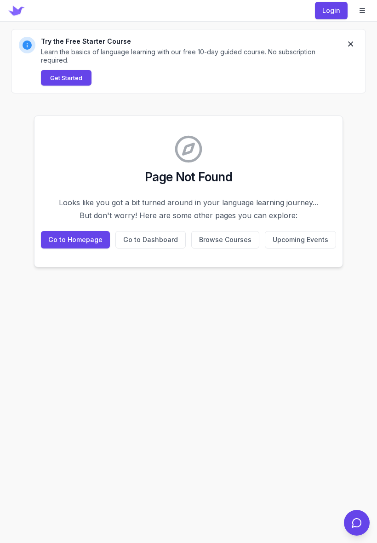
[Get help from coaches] (357, 523)
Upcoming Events (300, 239)
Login (331, 10)
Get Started (66, 77)
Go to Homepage (75, 239)
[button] (188, 61)
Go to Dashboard (150, 239)
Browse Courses (225, 239)
